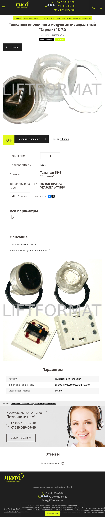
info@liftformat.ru (64, 10)
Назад (15, 47)
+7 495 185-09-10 (65, 2)
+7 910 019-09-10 (65, 6)
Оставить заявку (21, 437)
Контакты (93, 7)
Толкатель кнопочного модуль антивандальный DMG (33, 404)
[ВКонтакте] (49, 196)
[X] (53, 196)
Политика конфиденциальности (16, 512)
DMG (43, 165)
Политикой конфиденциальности (64, 509)
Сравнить (22, 196)
